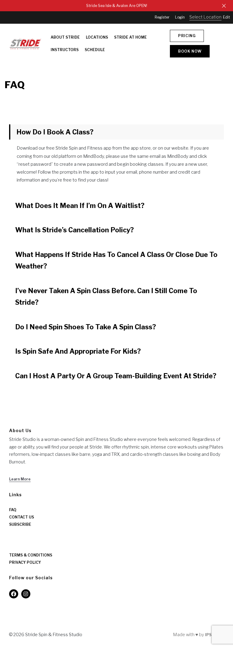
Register (162, 17)
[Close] (224, 6)
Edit (226, 17)
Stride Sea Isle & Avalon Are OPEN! (116, 5)
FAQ (12, 510)
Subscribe (20, 524)
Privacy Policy (25, 562)
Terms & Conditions (30, 555)
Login (180, 17)
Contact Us (21, 517)
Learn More (20, 479)
